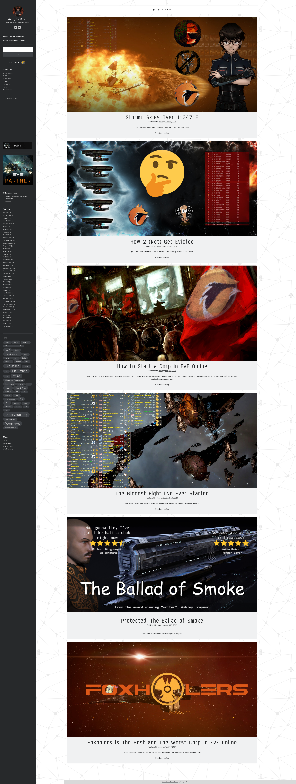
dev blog (18, 361)
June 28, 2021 (170, 122)
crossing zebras (12, 354)
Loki (24, 391)
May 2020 (6, 287)
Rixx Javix (8, 201)
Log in (5, 441)
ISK (17, 392)
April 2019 (6, 323)
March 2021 (7, 260)
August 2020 (7, 279)
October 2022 (7, 224)
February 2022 (7, 237)
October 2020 (7, 273)
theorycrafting (16, 415)
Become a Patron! (11, 98)
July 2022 (6, 226)
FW (29, 384)
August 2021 (7, 246)
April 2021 (6, 257)
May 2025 (6, 212)
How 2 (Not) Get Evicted (162, 188)
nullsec (7, 395)
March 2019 (7, 326)
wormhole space (10, 427)
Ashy (16, 342)
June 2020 (6, 284)
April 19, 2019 (170, 747)
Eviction (26, 366)
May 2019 (6, 320)
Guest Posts (7, 79)
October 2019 (7, 307)
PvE (21, 399)
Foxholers (9, 384)
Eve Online (12, 365)
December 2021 (8, 240)
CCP (7, 350)
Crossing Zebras (8, 73)
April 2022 (6, 235)
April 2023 (6, 218)
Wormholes (12, 423)
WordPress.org (8, 449)
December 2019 (8, 301)
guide (8, 388)
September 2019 (8, 309)
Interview (8, 392)
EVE (26, 361)
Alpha (7, 342)
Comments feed (8, 446)
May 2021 (6, 254)
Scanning (8, 407)
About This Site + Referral (13, 36)
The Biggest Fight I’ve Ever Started (162, 440)
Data (24, 358)
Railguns (16, 403)
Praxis (16, 395)
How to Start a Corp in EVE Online (162, 313)
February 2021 (7, 262)
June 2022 (6, 229)
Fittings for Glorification (14, 380)
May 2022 (6, 232)
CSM (25, 354)
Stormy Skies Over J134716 (162, 64)
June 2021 (6, 251)
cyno (15, 358)
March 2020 (7, 293)
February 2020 (7, 296)
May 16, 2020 (170, 370)
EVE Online (6, 76)
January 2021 (7, 265)
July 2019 (6, 315)
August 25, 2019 (170, 625)
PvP (7, 403)
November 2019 (8, 304)
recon (26, 403)
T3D (6, 410)
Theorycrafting (7, 90)
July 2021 (6, 248)
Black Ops (25, 342)
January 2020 (7, 298)
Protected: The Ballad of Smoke (162, 564)
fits (6, 376)
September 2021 (8, 243)
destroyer (8, 361)
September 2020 (8, 276)
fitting (16, 375)
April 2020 (6, 290)
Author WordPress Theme (170, 782)
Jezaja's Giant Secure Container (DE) (17, 196)
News (5, 87)
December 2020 (8, 268)
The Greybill (9, 199)
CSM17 (7, 358)
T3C (26, 406)
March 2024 (7, 215)
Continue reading (162, 133)
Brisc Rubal (19, 346)
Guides (5, 81)
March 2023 (7, 221)
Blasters (8, 346)
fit (6, 371)
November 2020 (8, 271)
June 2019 (6, 318)
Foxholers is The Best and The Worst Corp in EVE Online (162, 689)
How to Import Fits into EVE (14, 40)
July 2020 (6, 282)
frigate (20, 384)
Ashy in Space (18, 19)
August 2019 (7, 312)
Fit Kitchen (19, 371)
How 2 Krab (6, 84)
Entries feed (7, 443)
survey (18, 406)
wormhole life (10, 419)
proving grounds (10, 399)
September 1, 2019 (170, 498)
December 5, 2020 (170, 246)
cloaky (17, 350)
